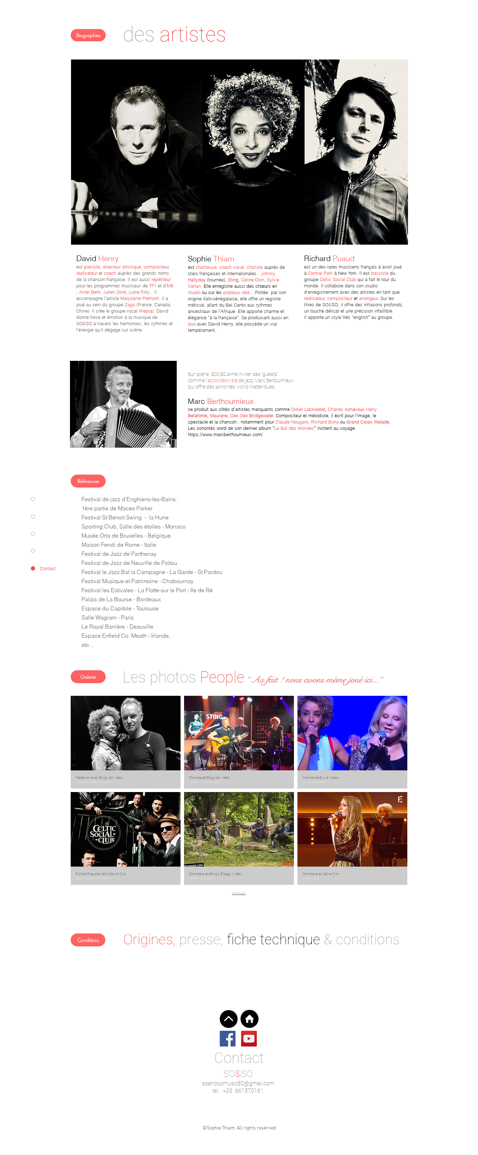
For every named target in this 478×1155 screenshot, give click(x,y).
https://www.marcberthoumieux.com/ (225, 434)
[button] (126, 742)
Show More (239, 893)
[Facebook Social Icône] (228, 1038)
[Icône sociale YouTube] (249, 1038)
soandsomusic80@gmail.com (238, 1083)
